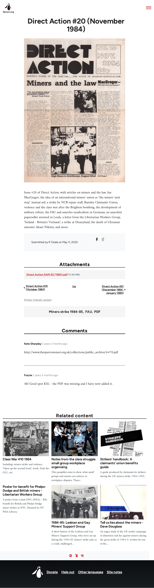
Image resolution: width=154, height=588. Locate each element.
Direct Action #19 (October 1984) (37, 287)
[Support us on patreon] (76, 555)
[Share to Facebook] (96, 239)
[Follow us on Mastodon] (82, 555)
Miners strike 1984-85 (66, 312)
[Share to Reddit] (102, 239)
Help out (67, 572)
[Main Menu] (147, 7)
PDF (97, 312)
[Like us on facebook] (70, 555)
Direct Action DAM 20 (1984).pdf (47, 274)
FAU (88, 312)
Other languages (90, 572)
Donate (52, 572)
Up (74, 286)
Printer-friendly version (38, 300)
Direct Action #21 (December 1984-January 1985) (113, 290)
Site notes (114, 572)
